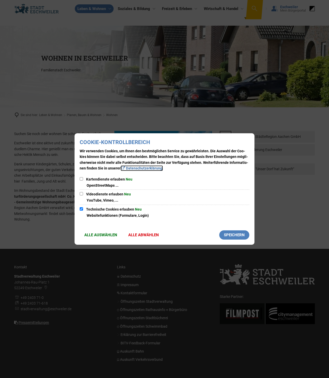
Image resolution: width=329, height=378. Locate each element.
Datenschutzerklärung (144, 168)
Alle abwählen (143, 235)
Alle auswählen (100, 235)
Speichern (234, 235)
